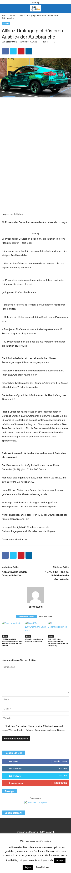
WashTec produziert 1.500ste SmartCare (34, 640)
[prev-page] (33, 652)
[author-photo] (35, 595)
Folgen (63, 769)
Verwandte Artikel (26, 616)
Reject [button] (28, 867)
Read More (42, 867)
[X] (13, 51)
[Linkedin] (29, 51)
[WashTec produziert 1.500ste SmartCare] (35, 630)
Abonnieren (60, 783)
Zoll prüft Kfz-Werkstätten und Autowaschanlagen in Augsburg (58, 642)
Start (4, 15)
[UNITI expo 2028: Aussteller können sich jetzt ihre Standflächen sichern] (12, 630)
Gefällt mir (60, 761)
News (12, 15)
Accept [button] (59, 860)
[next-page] (37, 652)
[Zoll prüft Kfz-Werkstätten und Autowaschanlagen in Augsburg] (58, 630)
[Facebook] (5, 51)
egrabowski (11, 42)
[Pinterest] (21, 51)
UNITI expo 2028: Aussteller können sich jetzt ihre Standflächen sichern (12, 642)
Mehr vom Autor (45, 616)
